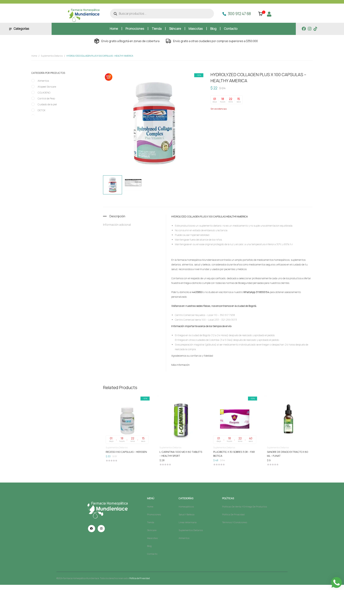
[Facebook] (304, 29)
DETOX (41, 110)
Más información (180, 364)
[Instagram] (309, 29)
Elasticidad (242, 120)
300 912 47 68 (239, 13)
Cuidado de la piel (47, 104)
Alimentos (43, 80)
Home (34, 55)
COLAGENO (44, 92)
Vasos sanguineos (302, 120)
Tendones (287, 120)
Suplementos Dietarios (52, 55)
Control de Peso (46, 98)
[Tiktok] (315, 29)
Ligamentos (275, 120)
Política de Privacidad (139, 578)
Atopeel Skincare (47, 86)
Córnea (232, 120)
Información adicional (117, 225)
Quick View (127, 408)
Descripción (117, 216)
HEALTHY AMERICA (259, 120)
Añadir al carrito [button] (127, 451)
